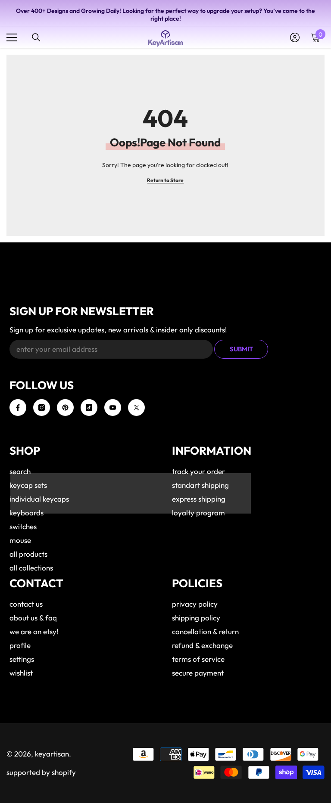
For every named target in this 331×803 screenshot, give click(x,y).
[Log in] (295, 37)
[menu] (11, 37)
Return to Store (165, 180)
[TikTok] (89, 407)
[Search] (36, 37)
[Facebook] (17, 407)
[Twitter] (136, 407)
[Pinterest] (65, 407)
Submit (241, 349)
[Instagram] (41, 407)
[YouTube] (112, 407)
